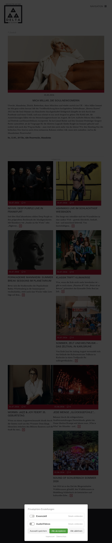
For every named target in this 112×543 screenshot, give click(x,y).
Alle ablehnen (76, 531)
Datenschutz (61, 536)
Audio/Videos (43, 524)
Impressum (50, 536)
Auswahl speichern (38, 531)
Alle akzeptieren (58, 531)
